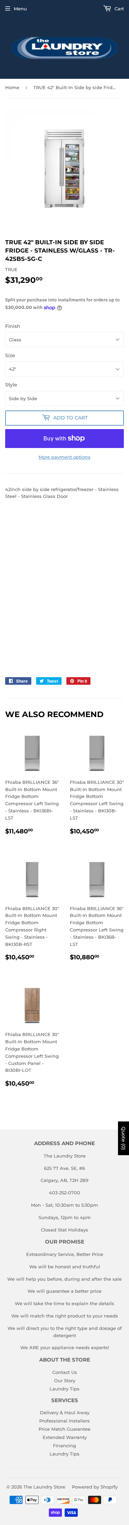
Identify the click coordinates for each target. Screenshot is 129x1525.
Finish (12, 326)
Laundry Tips (64, 1388)
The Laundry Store (44, 1487)
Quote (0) (123, 1138)
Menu (20, 8)
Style (11, 385)
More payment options (64, 457)
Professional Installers (64, 1420)
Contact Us (64, 1372)
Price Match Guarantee (64, 1429)
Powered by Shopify (95, 1487)
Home (12, 87)
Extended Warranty (65, 1437)
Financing (64, 1445)
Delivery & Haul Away (64, 1412)
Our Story (64, 1380)
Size (10, 355)
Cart (118, 8)
